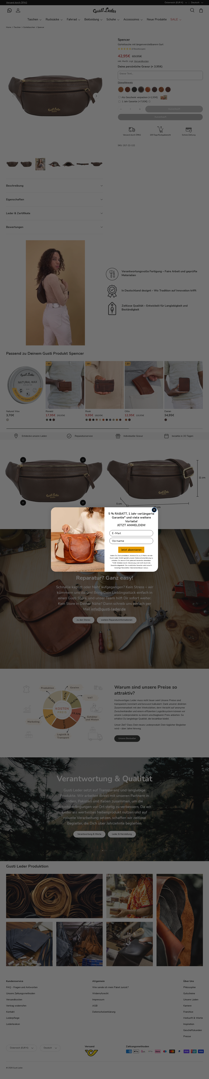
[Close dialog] (154, 510)
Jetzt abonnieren (131, 550)
